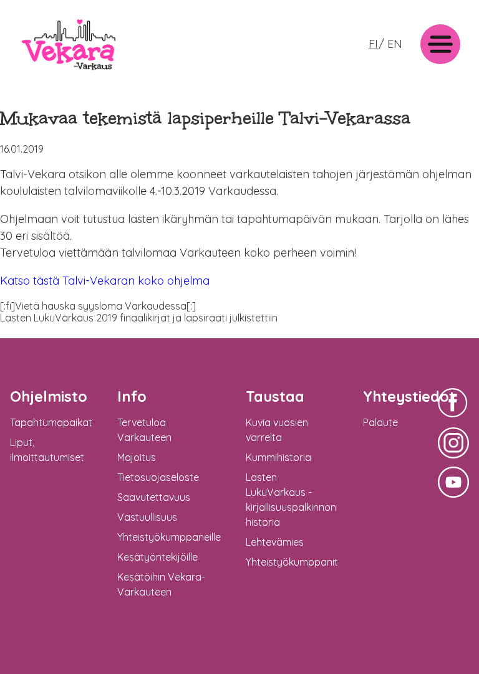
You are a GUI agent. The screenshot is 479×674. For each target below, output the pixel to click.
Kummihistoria (278, 457)
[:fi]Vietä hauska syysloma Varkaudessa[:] (98, 306)
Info (132, 396)
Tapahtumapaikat (51, 422)
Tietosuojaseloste (158, 477)
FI (373, 44)
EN (394, 44)
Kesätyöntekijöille (157, 557)
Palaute (380, 422)
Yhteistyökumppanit (292, 562)
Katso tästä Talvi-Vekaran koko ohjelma (105, 280)
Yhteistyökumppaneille (169, 537)
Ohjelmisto (48, 396)
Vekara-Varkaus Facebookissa (453, 497)
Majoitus (136, 457)
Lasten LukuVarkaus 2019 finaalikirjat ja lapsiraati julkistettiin (139, 317)
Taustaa (275, 396)
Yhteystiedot (409, 396)
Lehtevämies (275, 542)
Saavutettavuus (153, 497)
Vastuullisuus (147, 517)
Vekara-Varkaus (57, 73)
